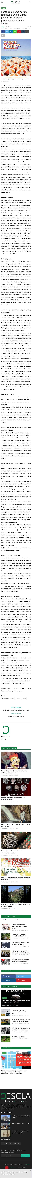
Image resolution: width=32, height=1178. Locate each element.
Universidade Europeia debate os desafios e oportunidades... (14, 1072)
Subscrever (25, 1156)
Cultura (3, 8)
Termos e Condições (21, 1168)
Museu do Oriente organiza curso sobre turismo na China (20, 1132)
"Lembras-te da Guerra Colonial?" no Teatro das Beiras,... (21, 943)
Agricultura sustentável (18, 1036)
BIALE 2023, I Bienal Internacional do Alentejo (16, 710)
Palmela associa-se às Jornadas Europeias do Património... (16, 878)
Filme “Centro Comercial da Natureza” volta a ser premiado (15, 825)
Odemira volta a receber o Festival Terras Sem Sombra (19, 935)
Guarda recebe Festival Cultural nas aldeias (21, 1116)
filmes (17, 698)
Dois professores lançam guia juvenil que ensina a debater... (20, 960)
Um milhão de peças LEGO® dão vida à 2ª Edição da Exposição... (21, 1020)
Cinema (24, 698)
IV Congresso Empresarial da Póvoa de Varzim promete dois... (21, 952)
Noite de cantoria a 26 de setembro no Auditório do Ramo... (13, 798)
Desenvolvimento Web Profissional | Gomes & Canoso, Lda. (20, 1011)
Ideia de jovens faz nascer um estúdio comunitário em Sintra (13, 852)
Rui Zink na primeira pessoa (16, 716)
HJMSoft (27, 1164)
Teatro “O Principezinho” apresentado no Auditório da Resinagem (14, 772)
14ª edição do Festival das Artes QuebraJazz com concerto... (21, 1029)
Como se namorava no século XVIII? (21, 1123)
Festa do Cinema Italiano (8, 698)
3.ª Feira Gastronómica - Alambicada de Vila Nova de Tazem (19, 926)
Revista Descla (8, 27)
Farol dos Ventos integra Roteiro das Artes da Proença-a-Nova (15, 905)
